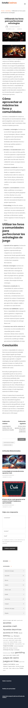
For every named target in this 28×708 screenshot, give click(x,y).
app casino (14, 620)
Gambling (8, 10)
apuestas (7, 623)
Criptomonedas (8, 646)
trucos (4, 670)
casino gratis (5, 640)
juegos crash (15, 655)
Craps (23, 643)
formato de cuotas (6, 652)
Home (2, 10)
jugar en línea (21, 661)
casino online (18, 640)
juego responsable (7, 655)
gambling (20, 652)
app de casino (20, 620)
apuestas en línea (10, 633)
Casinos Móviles (13, 642)
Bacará (20, 633)
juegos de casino (11, 658)
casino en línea (17, 638)
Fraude (12, 652)
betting (6, 636)
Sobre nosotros (6, 681)
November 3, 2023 (10, 29)
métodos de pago (20, 666)
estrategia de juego (9, 442)
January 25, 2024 (7, 507)
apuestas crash (10, 626)
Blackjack (16, 636)
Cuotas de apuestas (18, 645)
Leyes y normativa (9, 664)
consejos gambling (18, 643)
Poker (10, 668)
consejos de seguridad (8, 643)
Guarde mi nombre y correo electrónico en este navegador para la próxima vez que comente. (13, 541)
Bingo (11, 636)
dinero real (5, 647)
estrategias (16, 649)
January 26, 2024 (7, 477)
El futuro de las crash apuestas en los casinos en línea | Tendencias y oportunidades (13, 501)
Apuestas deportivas (12, 629)
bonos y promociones (8, 638)
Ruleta (21, 668)
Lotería (17, 664)
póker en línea (15, 668)
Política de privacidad (8, 688)
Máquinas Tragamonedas (9, 666)
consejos (19, 642)
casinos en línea (6, 642)
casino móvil (11, 640)
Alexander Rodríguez (14, 26)
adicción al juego (7, 620)
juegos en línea (7, 445)
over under (5, 668)
